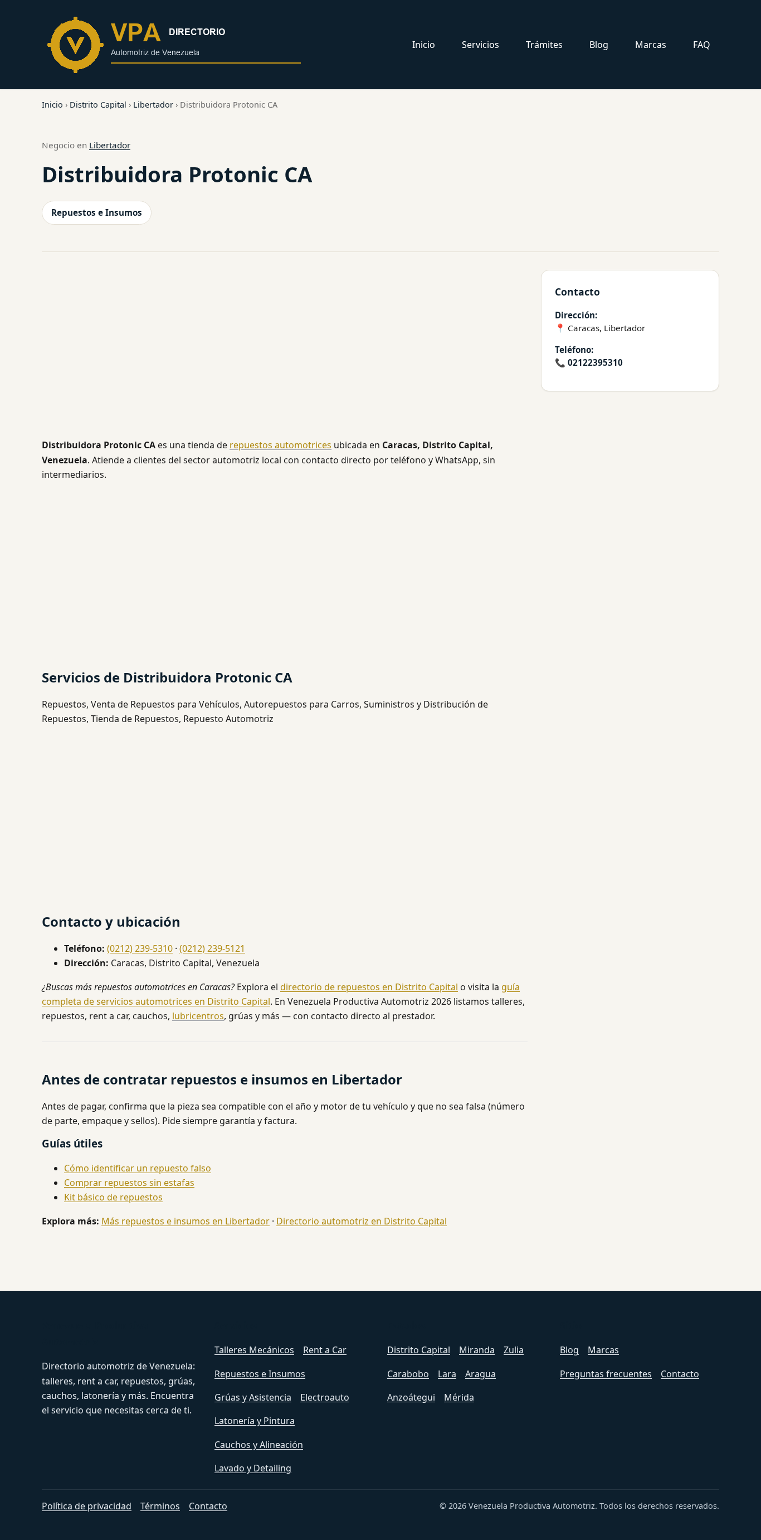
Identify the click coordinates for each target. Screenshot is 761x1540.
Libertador (153, 104)
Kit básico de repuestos (113, 1197)
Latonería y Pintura (254, 1421)
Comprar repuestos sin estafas (129, 1182)
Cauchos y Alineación (258, 1445)
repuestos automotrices (280, 445)
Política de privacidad (86, 1506)
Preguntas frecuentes (606, 1374)
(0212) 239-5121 (212, 948)
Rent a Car (325, 1350)
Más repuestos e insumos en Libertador (185, 1221)
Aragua (480, 1374)
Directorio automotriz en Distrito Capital (361, 1221)
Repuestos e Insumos (96, 212)
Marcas (650, 44)
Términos (160, 1506)
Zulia (514, 1350)
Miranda (477, 1350)
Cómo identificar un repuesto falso (137, 1168)
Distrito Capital (98, 104)
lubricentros (198, 1016)
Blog (598, 44)
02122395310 (595, 362)
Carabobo (408, 1374)
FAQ (701, 44)
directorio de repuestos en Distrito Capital (369, 987)
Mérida (459, 1397)
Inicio (423, 44)
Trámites (544, 44)
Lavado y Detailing (252, 1468)
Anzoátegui (411, 1397)
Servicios (480, 44)
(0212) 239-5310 (140, 948)
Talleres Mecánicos (254, 1350)
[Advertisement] (285, 351)
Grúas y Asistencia (252, 1397)
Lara (447, 1374)
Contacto (680, 1374)
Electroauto (324, 1397)
